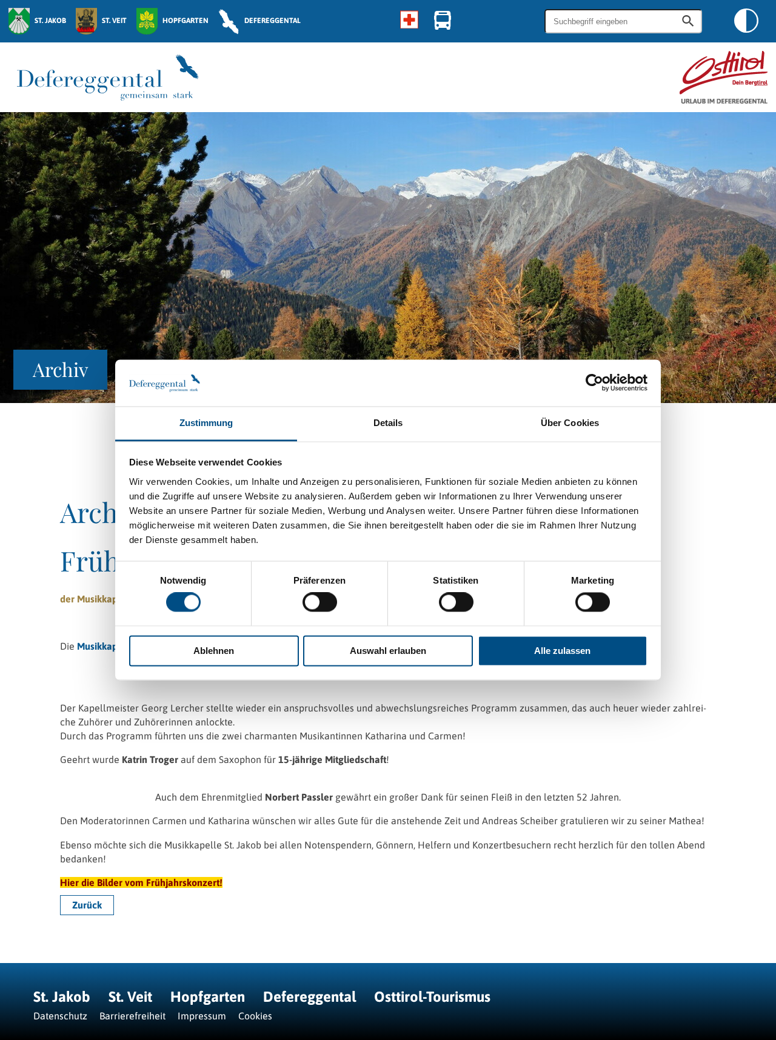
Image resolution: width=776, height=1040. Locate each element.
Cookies (255, 1015)
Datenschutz (60, 1015)
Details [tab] (388, 423)
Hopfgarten (207, 996)
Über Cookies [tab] (570, 423)
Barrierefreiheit (132, 1015)
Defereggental (311, 996)
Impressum (202, 1015)
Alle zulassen (562, 650)
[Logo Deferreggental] (107, 78)
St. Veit (130, 996)
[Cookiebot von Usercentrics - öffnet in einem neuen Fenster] (594, 383)
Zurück (87, 905)
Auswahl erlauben (388, 650)
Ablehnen (213, 650)
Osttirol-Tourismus (432, 996)
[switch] (320, 602)
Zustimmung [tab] (206, 423)
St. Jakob (61, 996)
